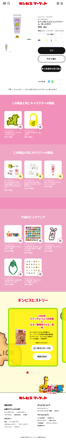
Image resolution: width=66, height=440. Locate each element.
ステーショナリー (23, 424)
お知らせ (56, 411)
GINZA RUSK (17, 415)
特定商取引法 (41, 425)
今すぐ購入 (51, 58)
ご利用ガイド (50, 418)
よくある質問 (41, 418)
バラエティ (17, 427)
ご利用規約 (40, 423)
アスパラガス (8, 415)
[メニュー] (4, 3)
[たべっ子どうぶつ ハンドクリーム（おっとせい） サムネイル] (6, 47)
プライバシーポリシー (52, 423)
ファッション (8, 427)
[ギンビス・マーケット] (33, 3)
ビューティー (41, 17)
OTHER (25, 415)
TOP (9, 89)
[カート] (61, 3)
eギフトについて (41, 420)
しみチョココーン (21, 412)
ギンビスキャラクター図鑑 (44, 411)
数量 (39, 40)
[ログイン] (57, 3)
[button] (51, 68)
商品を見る (42, 356)
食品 (5, 422)
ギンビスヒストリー (42, 408)
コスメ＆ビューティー (10, 424)
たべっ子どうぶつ (9, 412)
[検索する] (8, 3)
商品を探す (8, 405)
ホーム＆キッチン (14, 422)
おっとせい (50, 17)
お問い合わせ (52, 420)
